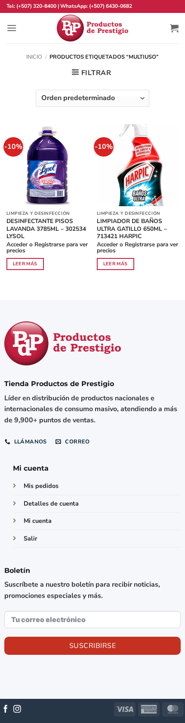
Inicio (34, 57)
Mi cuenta (38, 520)
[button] (11, 27)
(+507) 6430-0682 (110, 6)
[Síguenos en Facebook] (5, 709)
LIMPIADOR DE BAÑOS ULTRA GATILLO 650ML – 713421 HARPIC (132, 228)
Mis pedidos (41, 485)
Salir (30, 538)
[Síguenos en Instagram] (17, 709)
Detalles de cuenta (51, 503)
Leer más (25, 264)
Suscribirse (92, 646)
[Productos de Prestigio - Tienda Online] (92, 28)
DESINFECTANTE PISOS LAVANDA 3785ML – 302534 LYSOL (46, 228)
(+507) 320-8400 (36, 6)
